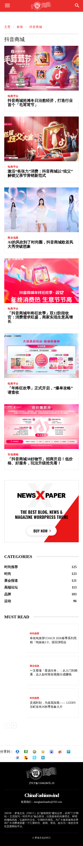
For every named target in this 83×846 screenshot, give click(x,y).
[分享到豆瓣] (26, 751)
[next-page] (13, 725)
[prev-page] (7, 725)
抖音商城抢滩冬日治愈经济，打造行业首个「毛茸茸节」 (40, 102)
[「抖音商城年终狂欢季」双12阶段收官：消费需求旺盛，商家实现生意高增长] (41, 280)
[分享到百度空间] (51, 751)
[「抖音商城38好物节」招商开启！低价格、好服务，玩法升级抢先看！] (41, 426)
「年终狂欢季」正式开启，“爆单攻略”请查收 (40, 390)
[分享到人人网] (17, 751)
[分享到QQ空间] (34, 751)
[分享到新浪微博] (60, 751)
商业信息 (13, 237)
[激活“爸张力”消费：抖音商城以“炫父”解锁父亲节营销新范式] (41, 139)
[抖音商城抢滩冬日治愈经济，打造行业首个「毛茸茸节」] (41, 68)
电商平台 (13, 96)
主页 (7, 27)
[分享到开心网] (43, 751)
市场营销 (13, 454)
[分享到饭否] (34, 757)
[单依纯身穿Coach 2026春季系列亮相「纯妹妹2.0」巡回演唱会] (15, 638)
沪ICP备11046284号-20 (41, 783)
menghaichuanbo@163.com (48, 801)
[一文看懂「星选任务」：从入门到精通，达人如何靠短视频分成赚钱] (15, 670)
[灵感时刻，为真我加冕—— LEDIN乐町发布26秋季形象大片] (15, 703)
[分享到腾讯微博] (68, 751)
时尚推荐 (34, 633)
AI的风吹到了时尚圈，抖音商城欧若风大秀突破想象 (40, 244)
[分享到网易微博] (17, 757)
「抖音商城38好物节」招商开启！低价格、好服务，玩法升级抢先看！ (40, 461)
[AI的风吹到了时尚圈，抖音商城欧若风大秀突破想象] (41, 209)
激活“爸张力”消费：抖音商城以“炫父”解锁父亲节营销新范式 (40, 173)
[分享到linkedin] (43, 757)
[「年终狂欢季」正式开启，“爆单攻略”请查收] (41, 355)
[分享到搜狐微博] (26, 757)
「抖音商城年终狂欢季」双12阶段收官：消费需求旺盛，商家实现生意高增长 (40, 317)
